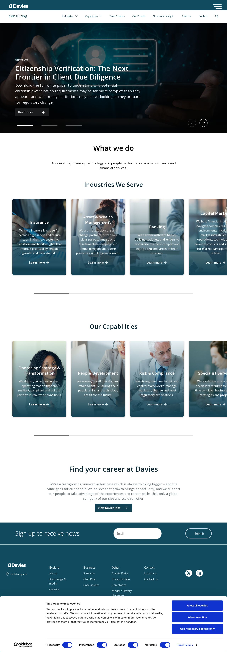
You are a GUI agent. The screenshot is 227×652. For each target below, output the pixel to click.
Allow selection (197, 617)
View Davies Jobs (109, 508)
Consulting (18, 16)
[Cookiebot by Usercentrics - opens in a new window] (22, 645)
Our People (139, 16)
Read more (25, 112)
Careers (186, 16)
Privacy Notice (121, 579)
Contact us (151, 579)
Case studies (91, 585)
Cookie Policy (120, 573)
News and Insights (164, 16)
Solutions (89, 573)
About (53, 573)
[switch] (102, 645)
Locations (150, 573)
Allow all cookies (197, 605)
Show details (185, 645)
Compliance (119, 585)
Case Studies (117, 16)
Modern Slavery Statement (122, 593)
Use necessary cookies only (197, 628)
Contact (203, 16)
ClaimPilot (89, 579)
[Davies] (18, 5)
